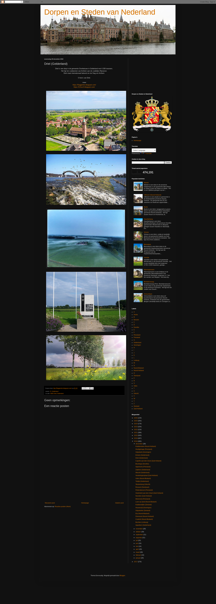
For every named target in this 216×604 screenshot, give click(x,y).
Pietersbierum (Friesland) (144, 490)
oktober (138, 532)
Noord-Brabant (139, 368)
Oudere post (119, 503)
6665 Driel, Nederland (57, 393)
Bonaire (136, 320)
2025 (136, 421)
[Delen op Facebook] (90, 388)
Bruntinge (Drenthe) (142, 464)
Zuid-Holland (138, 409)
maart (138, 552)
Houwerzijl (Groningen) (143, 508)
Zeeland (136, 406)
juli (137, 540)
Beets (146, 207)
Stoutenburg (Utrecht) (143, 484)
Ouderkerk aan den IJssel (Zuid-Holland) (149, 493)
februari (138, 555)
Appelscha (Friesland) (143, 467)
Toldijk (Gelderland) (142, 481)
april (137, 549)
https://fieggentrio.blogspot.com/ (84, 85)
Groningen (137, 345)
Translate (148, 153)
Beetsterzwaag (149, 282)
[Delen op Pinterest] (92, 388)
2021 (136, 432)
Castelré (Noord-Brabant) (144, 519)
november (139, 529)
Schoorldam (148, 294)
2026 (136, 418)
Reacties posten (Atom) (63, 506)
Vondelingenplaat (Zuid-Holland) (147, 475)
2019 (136, 438)
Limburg (136, 360)
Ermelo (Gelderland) (142, 455)
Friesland (137, 337)
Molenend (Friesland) (143, 499)
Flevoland (137, 335)
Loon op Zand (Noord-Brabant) (146, 502)
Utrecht (136, 393)
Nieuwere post (50, 503)
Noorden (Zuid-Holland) (144, 496)
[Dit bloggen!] (85, 388)
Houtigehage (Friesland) (144, 449)
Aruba (136, 314)
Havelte (146, 257)
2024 (136, 424)
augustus (139, 537)
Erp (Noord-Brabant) (142, 513)
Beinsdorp (147, 244)
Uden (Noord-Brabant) (143, 478)
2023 (136, 427)
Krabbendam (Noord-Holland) (146, 446)
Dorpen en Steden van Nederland (99, 12)
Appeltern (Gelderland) (143, 525)
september (139, 534)
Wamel (146, 183)
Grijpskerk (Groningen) (143, 452)
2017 (136, 562)
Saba (135, 386)
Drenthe (136, 327)
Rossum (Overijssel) (142, 487)
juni (137, 543)
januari (138, 558)
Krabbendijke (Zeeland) (144, 505)
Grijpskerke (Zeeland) (143, 510)
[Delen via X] (87, 388)
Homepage (85, 503)
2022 (136, 429)
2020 (136, 435)
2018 (136, 441)
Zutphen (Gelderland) (143, 470)
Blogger (122, 575)
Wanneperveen (149, 270)
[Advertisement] (84, 481)
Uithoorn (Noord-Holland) (152, 195)
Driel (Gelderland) (142, 458)
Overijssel (137, 376)
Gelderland (55, 391)
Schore (146, 232)
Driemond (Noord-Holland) (145, 516)
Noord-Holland (139, 370)
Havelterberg (148, 219)
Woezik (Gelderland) (143, 472)
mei (137, 546)
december (139, 444)
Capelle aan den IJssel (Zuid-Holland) (148, 461)
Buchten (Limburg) (142, 522)
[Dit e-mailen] (83, 388)
